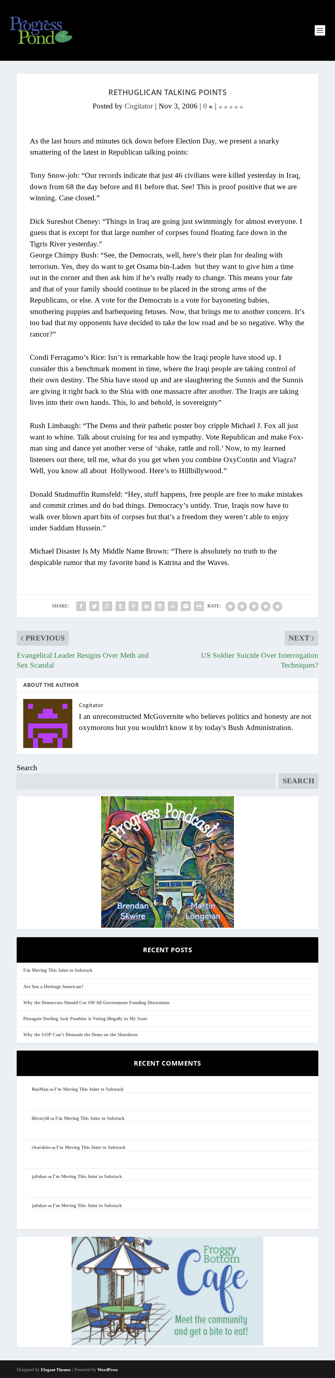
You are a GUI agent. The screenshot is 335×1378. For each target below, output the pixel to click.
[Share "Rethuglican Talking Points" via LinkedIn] (146, 606)
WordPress (107, 1369)
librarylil (40, 1118)
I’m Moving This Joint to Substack (58, 970)
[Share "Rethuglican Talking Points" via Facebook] (81, 606)
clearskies (41, 1147)
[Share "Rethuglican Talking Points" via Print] (198, 606)
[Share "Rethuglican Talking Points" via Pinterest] (133, 606)
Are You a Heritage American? (53, 986)
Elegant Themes (56, 1369)
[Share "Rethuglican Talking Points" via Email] (185, 606)
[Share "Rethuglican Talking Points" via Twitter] (94, 606)
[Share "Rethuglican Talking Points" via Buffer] (159, 606)
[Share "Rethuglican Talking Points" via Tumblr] (120, 606)
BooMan (40, 1089)
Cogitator (139, 106)
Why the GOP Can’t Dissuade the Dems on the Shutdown (80, 1034)
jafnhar (39, 1176)
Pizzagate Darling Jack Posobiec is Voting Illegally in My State (85, 1018)
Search (27, 768)
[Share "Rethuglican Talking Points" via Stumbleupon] (172, 606)
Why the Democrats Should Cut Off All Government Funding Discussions (96, 1002)
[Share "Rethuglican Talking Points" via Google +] (107, 606)
